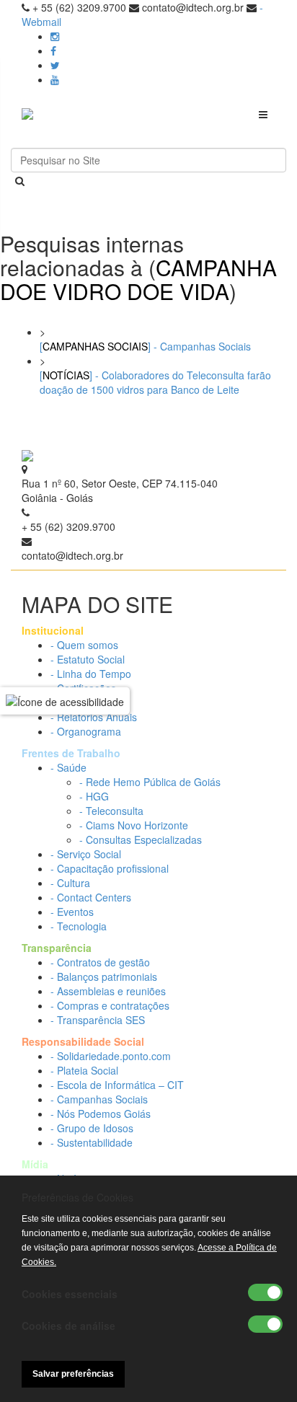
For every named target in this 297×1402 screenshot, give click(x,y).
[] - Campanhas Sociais (145, 346)
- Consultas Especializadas (140, 839)
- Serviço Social (85, 854)
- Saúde (68, 767)
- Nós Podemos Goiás (100, 1113)
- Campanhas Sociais (99, 1099)
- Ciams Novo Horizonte (133, 825)
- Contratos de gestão (100, 962)
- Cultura (70, 883)
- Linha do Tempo (90, 673)
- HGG (94, 796)
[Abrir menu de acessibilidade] (65, 701)
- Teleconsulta (111, 810)
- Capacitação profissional (109, 868)
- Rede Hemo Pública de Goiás (150, 782)
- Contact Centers (90, 897)
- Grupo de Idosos (91, 1128)
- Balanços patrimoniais (103, 976)
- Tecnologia (78, 926)
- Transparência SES (97, 1020)
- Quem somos (84, 645)
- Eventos (72, 911)
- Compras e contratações (109, 1005)
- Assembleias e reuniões (108, 991)
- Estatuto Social (87, 659)
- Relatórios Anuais (93, 717)
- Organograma (85, 731)
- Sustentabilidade (91, 1142)
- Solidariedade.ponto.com (110, 1056)
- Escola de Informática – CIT (117, 1084)
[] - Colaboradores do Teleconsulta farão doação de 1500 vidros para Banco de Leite (155, 382)
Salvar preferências (73, 1374)
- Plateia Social (84, 1070)
